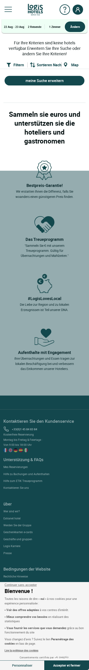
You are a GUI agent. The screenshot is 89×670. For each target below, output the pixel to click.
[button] (8, 9)
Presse (7, 553)
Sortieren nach (49, 64)
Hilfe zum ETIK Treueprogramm (22, 481)
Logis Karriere (11, 546)
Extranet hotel (12, 518)
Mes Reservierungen (15, 467)
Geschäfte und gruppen (17, 539)
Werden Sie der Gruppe (17, 525)
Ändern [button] (75, 27)
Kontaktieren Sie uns (16, 487)
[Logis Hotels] (35, 9)
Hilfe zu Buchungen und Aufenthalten (26, 474)
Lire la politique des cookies (21, 650)
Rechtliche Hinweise (15, 576)
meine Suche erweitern (45, 80)
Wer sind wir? (11, 511)
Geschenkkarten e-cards (18, 532)
